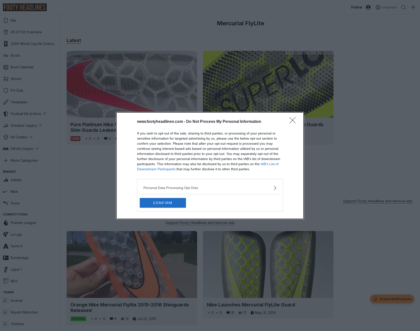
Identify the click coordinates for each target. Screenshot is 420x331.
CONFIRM (163, 203)
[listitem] (210, 187)
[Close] (294, 121)
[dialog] (210, 165)
